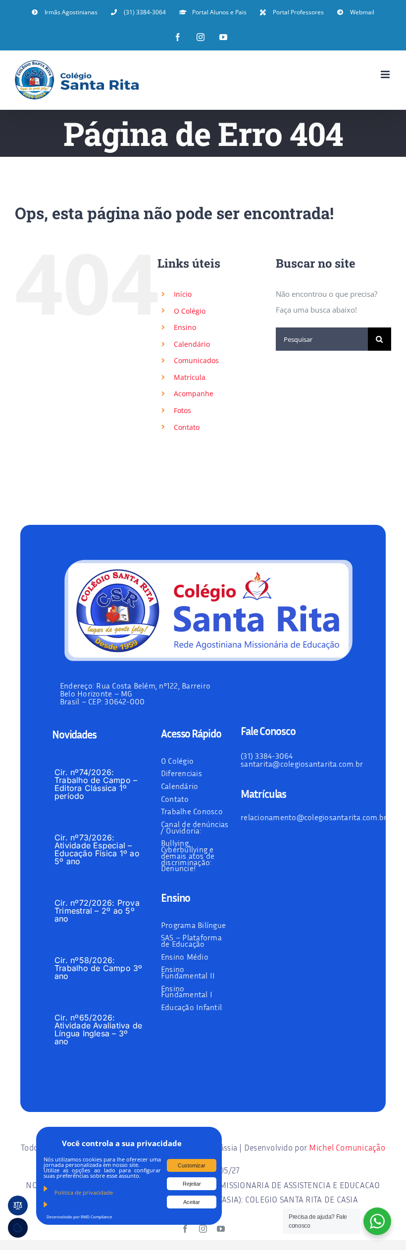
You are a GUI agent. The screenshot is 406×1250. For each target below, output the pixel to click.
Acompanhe (193, 393)
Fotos (182, 410)
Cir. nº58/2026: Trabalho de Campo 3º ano (98, 968)
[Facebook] (178, 37)
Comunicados (196, 360)
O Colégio (189, 311)
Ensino (185, 327)
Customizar (191, 1165)
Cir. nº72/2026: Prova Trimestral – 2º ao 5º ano (97, 911)
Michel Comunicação (347, 1147)
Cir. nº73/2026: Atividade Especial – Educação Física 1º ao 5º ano (97, 849)
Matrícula (189, 377)
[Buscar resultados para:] (322, 338)
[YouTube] (223, 37)
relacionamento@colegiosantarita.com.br (314, 817)
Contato (187, 427)
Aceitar (191, 1202)
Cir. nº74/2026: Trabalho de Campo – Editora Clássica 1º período (96, 784)
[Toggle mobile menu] (386, 74)
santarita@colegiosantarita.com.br (302, 764)
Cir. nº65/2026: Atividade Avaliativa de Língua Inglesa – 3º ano (98, 1029)
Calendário (192, 344)
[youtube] (221, 1229)
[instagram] (203, 1229)
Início (183, 294)
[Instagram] (200, 37)
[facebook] (185, 1229)
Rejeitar (192, 1184)
